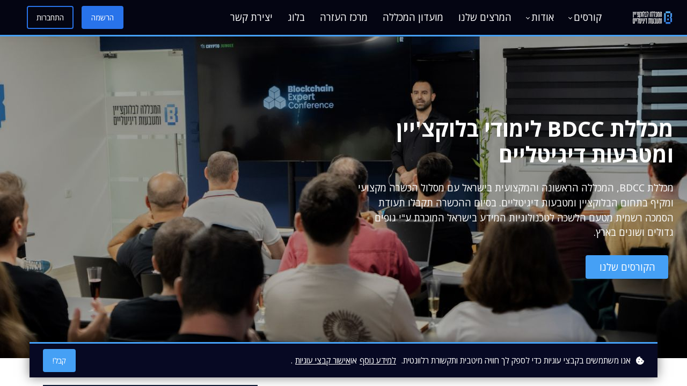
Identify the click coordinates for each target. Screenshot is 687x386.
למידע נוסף (378, 360)
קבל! (59, 360)
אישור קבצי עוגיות (322, 360)
